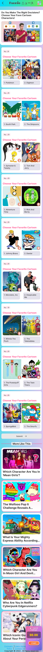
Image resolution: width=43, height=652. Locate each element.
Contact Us (19, 648)
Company (8, 646)
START (33, 643)
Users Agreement (22, 646)
